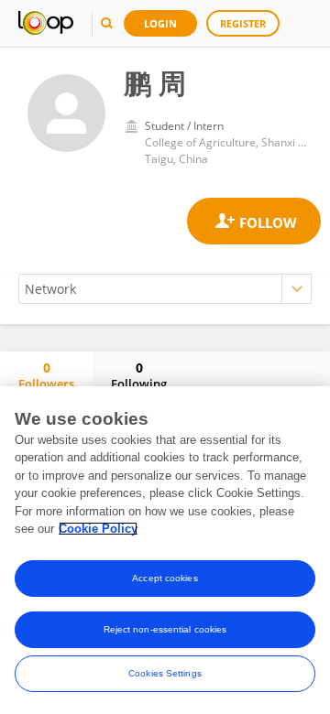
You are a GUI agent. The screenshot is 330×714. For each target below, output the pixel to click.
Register (243, 23)
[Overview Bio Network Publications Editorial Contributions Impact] (165, 289)
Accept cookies (164, 578)
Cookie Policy (98, 529)
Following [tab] (139, 375)
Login (160, 23)
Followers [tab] (46, 375)
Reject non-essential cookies (165, 629)
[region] (165, 550)
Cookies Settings (165, 673)
